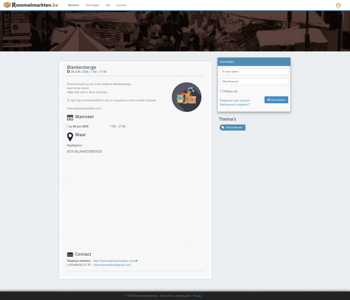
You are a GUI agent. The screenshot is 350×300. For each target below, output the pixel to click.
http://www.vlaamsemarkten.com (114, 260)
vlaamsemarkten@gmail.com (112, 264)
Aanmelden (278, 99)
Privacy (197, 296)
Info (108, 5)
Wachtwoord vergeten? (234, 104)
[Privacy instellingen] (338, 5)
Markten (73, 5)
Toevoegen (92, 5)
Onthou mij (230, 91)
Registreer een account (235, 100)
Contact (121, 5)
